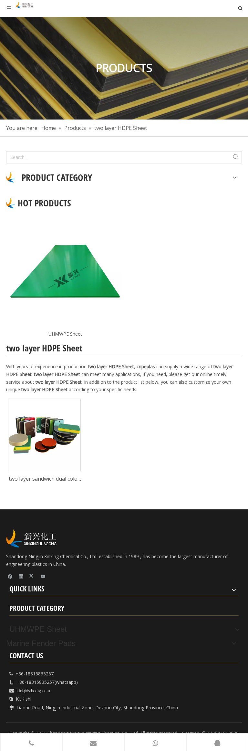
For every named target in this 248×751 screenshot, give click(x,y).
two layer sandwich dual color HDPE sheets (44, 479)
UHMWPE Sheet (65, 334)
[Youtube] (43, 576)
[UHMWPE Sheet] (65, 271)
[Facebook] (10, 576)
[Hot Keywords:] (236, 157)
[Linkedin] (21, 576)
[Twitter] (32, 576)
